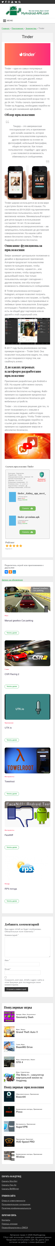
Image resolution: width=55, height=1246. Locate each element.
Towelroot (10, 781)
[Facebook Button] (5, 2)
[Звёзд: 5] (20, 545)
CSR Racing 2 (12, 674)
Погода (7, 884)
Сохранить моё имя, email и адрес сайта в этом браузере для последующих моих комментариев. (24, 982)
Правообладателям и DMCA (15, 1227)
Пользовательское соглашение (16, 1204)
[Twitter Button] (3, 2)
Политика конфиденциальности (16, 1208)
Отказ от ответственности (13, 1200)
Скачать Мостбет (9, 1181)
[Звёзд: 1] (7, 545)
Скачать (25, 508)
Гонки (7, 669)
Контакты (6, 1219)
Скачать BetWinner (10, 1188)
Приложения (9, 723)
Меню (10, 21)
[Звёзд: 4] (17, 545)
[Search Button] (19, 2)
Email (8, 969)
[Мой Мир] (14, 572)
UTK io (8, 727)
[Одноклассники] (10, 572)
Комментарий (12, 935)
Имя (7, 960)
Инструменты (9, 777)
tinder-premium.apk (28, 516)
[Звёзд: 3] (14, 545)
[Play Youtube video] (27, 446)
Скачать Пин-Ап (9, 1184)
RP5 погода (11, 888)
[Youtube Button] (12, 2)
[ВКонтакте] (6, 572)
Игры (6, 615)
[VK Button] (16, 2)
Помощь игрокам (9, 1223)
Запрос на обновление (12, 579)
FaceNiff (9, 835)
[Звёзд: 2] (10, 545)
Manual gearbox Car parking (19, 620)
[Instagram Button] (9, 2)
